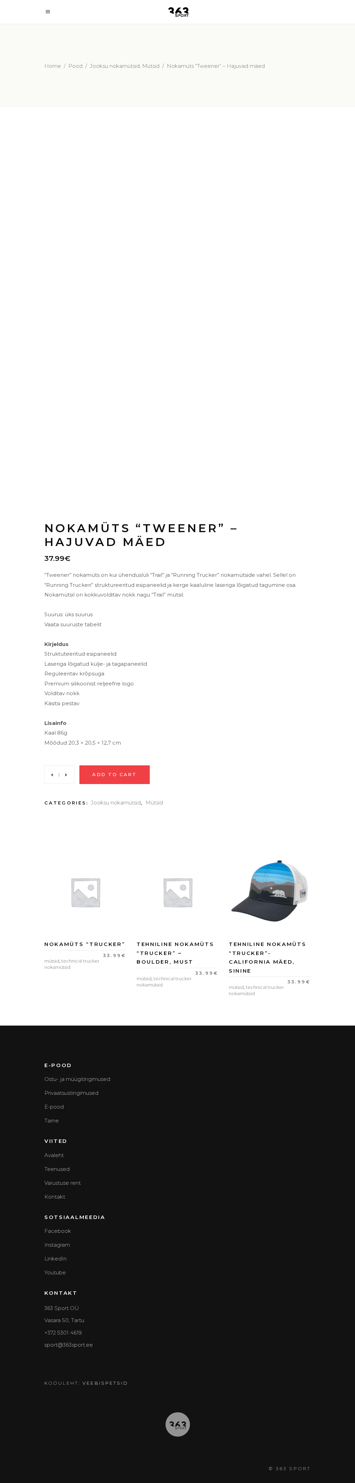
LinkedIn (55, 1258)
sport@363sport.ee (68, 1344)
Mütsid (150, 66)
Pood (75, 66)
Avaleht (54, 1155)
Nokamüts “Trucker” (84, 944)
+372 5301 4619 (63, 1332)
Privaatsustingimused (71, 1093)
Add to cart (114, 774)
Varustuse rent (62, 1183)
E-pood (54, 1106)
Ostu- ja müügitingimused (77, 1079)
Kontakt (54, 1196)
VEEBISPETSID (105, 1383)
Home (52, 66)
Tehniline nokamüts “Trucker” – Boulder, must (175, 953)
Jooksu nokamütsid (115, 66)
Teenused (57, 1169)
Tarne (51, 1120)
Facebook (57, 1231)
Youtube (55, 1272)
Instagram (57, 1244)
